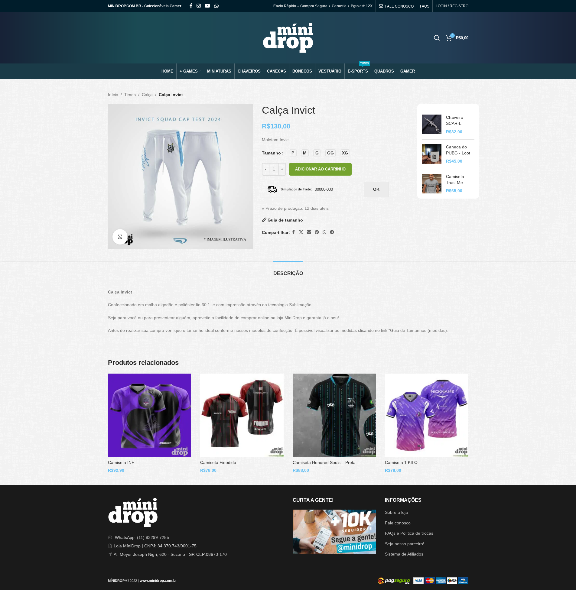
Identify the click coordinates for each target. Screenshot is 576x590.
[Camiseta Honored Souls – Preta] (334, 415)
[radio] (293, 153)
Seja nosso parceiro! (404, 543)
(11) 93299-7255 (153, 537)
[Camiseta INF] (149, 415)
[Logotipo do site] (288, 37)
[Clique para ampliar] (120, 236)
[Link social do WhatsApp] (216, 6)
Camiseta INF (121, 462)
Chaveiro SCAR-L (454, 120)
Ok (376, 189)
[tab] (288, 270)
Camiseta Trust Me (455, 179)
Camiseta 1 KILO (401, 462)
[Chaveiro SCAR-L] (431, 125)
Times (130, 94)
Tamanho (271, 153)
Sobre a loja (396, 512)
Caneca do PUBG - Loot (458, 149)
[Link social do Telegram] (332, 232)
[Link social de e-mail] (309, 232)
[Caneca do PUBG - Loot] (431, 154)
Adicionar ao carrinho (320, 169)
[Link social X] (301, 232)
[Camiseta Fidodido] (242, 415)
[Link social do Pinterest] (317, 232)
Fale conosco (398, 522)
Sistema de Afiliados (404, 554)
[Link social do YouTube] (207, 6)
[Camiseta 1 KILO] (426, 415)
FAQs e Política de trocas (409, 533)
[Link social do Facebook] (191, 6)
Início (113, 94)
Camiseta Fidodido (218, 462)
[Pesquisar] (437, 38)
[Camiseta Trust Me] (431, 184)
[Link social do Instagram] (199, 6)
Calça (147, 94)
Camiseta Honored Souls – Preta (324, 462)
